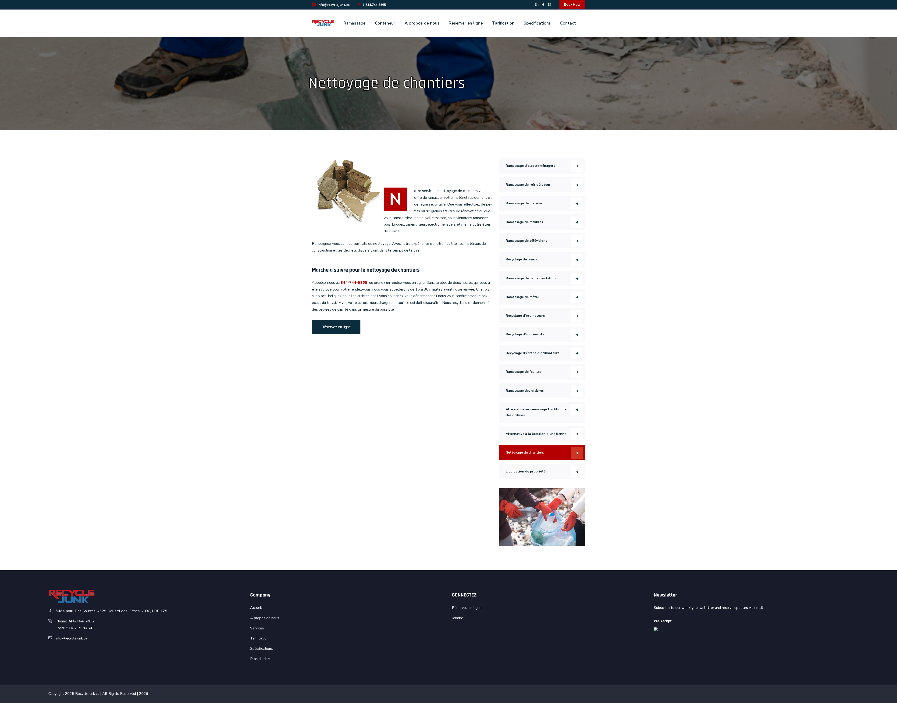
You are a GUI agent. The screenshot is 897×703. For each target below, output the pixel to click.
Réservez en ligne (336, 327)
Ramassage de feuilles (523, 371)
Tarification (503, 23)
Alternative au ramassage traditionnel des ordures (537, 412)
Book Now (572, 4)
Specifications (537, 23)
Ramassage (354, 23)
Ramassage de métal (522, 297)
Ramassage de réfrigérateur (528, 184)
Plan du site (260, 658)
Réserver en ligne (466, 23)
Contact (568, 23)
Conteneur (385, 23)
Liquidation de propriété (525, 471)
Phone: (62, 621)
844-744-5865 (354, 282)
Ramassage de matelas (524, 203)
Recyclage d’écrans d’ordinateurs (532, 353)
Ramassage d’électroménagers (530, 165)
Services (257, 628)
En (537, 4)
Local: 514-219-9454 (74, 628)
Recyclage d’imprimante (525, 334)
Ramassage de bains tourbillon (531, 278)
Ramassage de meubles (524, 222)
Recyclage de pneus (521, 259)
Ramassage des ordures (525, 390)
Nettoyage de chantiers (525, 452)
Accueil (256, 607)
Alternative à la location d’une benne (536, 434)
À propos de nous (422, 23)
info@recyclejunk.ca (333, 5)
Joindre (457, 618)
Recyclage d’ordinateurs (525, 315)
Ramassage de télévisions (526, 240)
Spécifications (261, 648)
